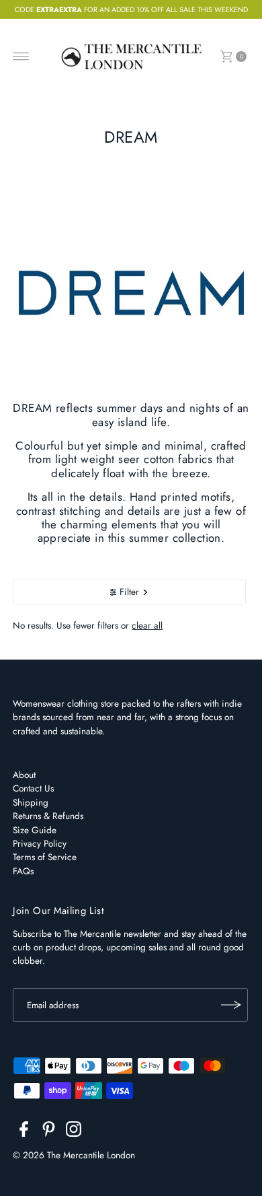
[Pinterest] (48, 1131)
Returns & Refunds (48, 815)
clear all (147, 625)
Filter (129, 591)
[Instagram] (73, 1131)
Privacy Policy (40, 843)
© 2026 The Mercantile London (74, 1155)
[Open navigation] (21, 56)
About (24, 774)
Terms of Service (45, 857)
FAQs (23, 871)
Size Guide (34, 830)
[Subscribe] (231, 1005)
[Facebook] (24, 1131)
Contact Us (33, 788)
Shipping (30, 802)
